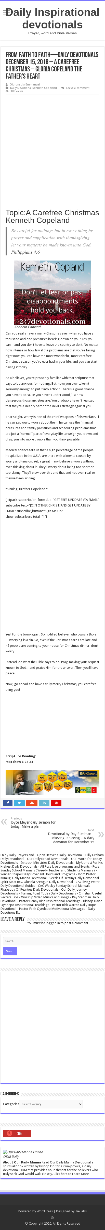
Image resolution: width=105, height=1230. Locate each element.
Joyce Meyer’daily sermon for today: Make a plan (33, 822)
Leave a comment (77, 88)
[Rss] (53, 1217)
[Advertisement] (52, 149)
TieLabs (81, 1211)
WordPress (45, 1211)
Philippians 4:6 (25, 252)
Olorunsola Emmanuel (25, 84)
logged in (53, 923)
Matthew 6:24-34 (19, 762)
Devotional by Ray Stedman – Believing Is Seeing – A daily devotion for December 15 (71, 836)
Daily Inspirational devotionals (52, 18)
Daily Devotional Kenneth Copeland (33, 88)
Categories (11, 1104)
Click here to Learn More (71, 1174)
